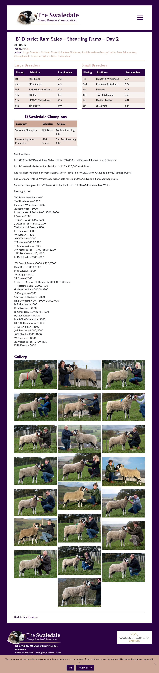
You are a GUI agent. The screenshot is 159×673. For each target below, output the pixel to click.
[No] (155, 664)
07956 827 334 (26, 646)
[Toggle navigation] (140, 17)
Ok (70, 667)
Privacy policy (85, 667)
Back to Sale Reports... (26, 617)
